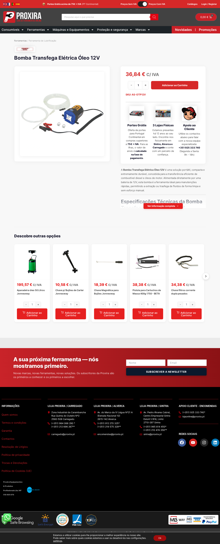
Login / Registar (209, 4)
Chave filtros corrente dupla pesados (183, 292)
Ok (159, 538)
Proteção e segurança (112, 29)
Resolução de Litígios (15, 446)
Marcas (141, 29)
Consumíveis (10, 29)
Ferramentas (36, 29)
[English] (5, 4)
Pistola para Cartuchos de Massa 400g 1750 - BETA (147, 292)
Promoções (208, 30)
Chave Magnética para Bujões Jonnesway (106, 292)
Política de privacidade (16, 454)
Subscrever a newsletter (166, 371)
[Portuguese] (14, 4)
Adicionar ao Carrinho (174, 85)
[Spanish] (18, 4)
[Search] (154, 17)
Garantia (7, 430)
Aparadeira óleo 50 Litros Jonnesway (31, 292)
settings (57, 541)
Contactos (8, 438)
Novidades (183, 30)
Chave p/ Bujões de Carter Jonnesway (69, 292)
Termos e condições (14, 422)
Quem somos (10, 414)
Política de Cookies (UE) (17, 470)
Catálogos (192, 4)
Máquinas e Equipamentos (71, 29)
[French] (9, 4)
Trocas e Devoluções (14, 462)
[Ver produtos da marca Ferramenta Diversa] (25, 49)
